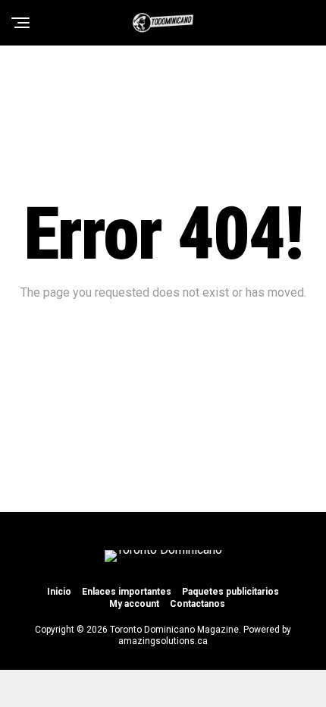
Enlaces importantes (126, 591)
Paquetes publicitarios (230, 591)
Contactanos (197, 604)
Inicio (59, 591)
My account (134, 604)
